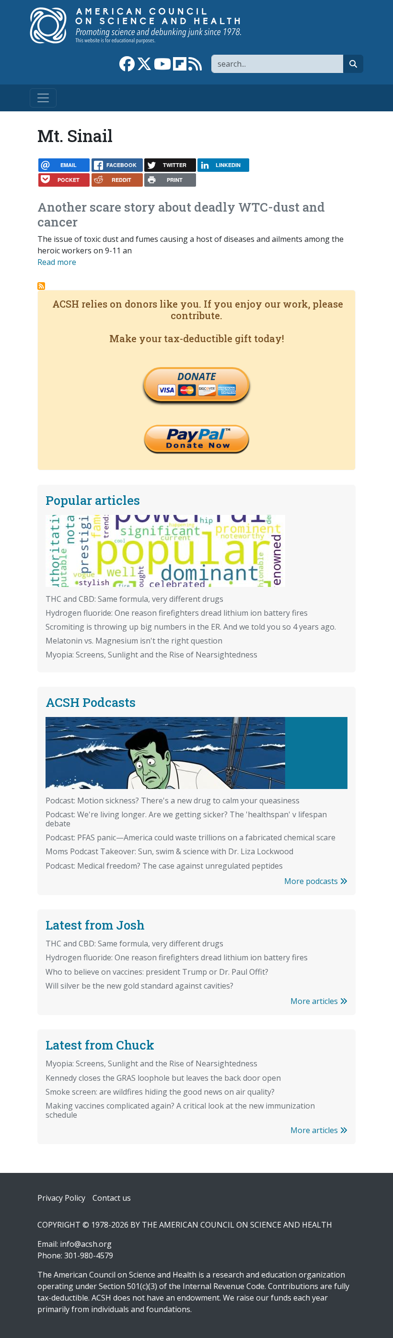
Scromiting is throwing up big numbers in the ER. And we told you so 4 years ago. (191, 626)
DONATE (196, 376)
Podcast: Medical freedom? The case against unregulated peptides (164, 865)
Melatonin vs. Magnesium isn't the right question (134, 640)
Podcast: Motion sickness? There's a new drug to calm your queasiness (173, 800)
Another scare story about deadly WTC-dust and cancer (181, 214)
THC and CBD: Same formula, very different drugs (134, 599)
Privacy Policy (61, 1198)
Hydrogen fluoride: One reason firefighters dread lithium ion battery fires (177, 613)
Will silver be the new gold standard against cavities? (139, 985)
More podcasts (312, 881)
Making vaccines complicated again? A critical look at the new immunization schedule (180, 1110)
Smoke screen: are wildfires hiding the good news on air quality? (160, 1092)
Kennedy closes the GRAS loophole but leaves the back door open (163, 1078)
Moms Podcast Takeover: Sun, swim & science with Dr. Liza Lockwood (169, 851)
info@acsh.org (86, 1244)
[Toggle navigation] (43, 98)
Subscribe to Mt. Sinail (41, 286)
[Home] (145, 25)
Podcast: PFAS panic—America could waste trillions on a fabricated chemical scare (190, 837)
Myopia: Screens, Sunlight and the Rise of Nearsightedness (151, 654)
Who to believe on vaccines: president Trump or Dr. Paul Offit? (157, 972)
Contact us (111, 1198)
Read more (56, 262)
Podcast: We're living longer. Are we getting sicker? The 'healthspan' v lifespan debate (186, 819)
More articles (315, 1001)
